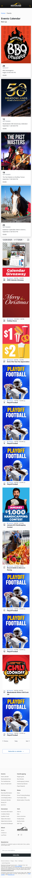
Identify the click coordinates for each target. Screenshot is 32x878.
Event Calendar (5, 776)
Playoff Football (12, 402)
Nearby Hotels (20, 821)
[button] (30, 5)
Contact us (3, 832)
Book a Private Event (6, 784)
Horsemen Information (7, 811)
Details (5, 75)
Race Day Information (6, 793)
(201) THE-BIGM (18, 866)
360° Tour (19, 823)
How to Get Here (21, 816)
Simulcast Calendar (6, 800)
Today (16, 741)
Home (3, 13)
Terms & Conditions (5, 860)
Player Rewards (21, 786)
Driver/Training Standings (23, 795)
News (18, 793)
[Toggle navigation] (2, 5)
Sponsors (3, 805)
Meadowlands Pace (6, 779)
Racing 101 (3, 802)
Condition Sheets (5, 814)
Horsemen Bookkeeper (7, 823)
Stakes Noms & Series (6, 821)
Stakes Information (5, 819)
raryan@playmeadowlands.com (7, 870)
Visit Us (19, 811)
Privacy (12, 860)
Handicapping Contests (23, 781)
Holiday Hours (12, 321)
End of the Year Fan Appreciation (18, 362)
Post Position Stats (21, 797)
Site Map (20, 860)
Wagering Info (20, 776)
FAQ (16, 860)
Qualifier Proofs (5, 816)
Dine (18, 814)
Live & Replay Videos (6, 797)
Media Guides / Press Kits (23, 800)
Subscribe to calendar (15, 751)
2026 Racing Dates (5, 795)
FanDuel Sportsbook (22, 784)
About (2, 830)
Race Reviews (20, 779)
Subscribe (16, 855)
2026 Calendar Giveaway (15, 280)
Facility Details (20, 819)
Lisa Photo (3, 835)
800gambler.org (11, 874)
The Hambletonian (5, 781)
